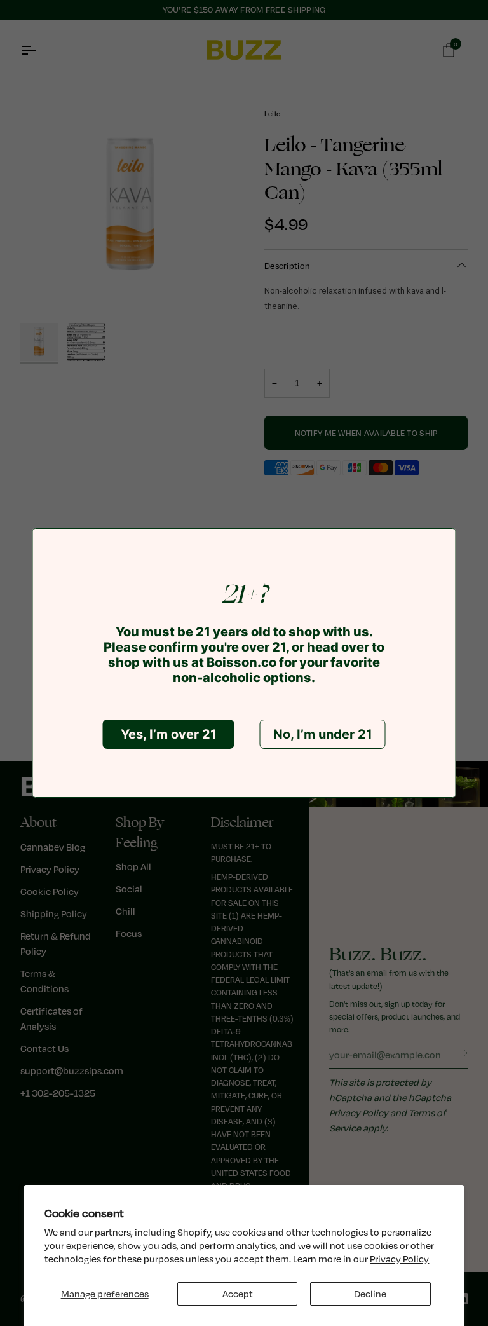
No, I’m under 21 (322, 734)
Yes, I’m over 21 (169, 734)
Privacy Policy (399, 1259)
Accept (237, 1294)
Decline (370, 1294)
